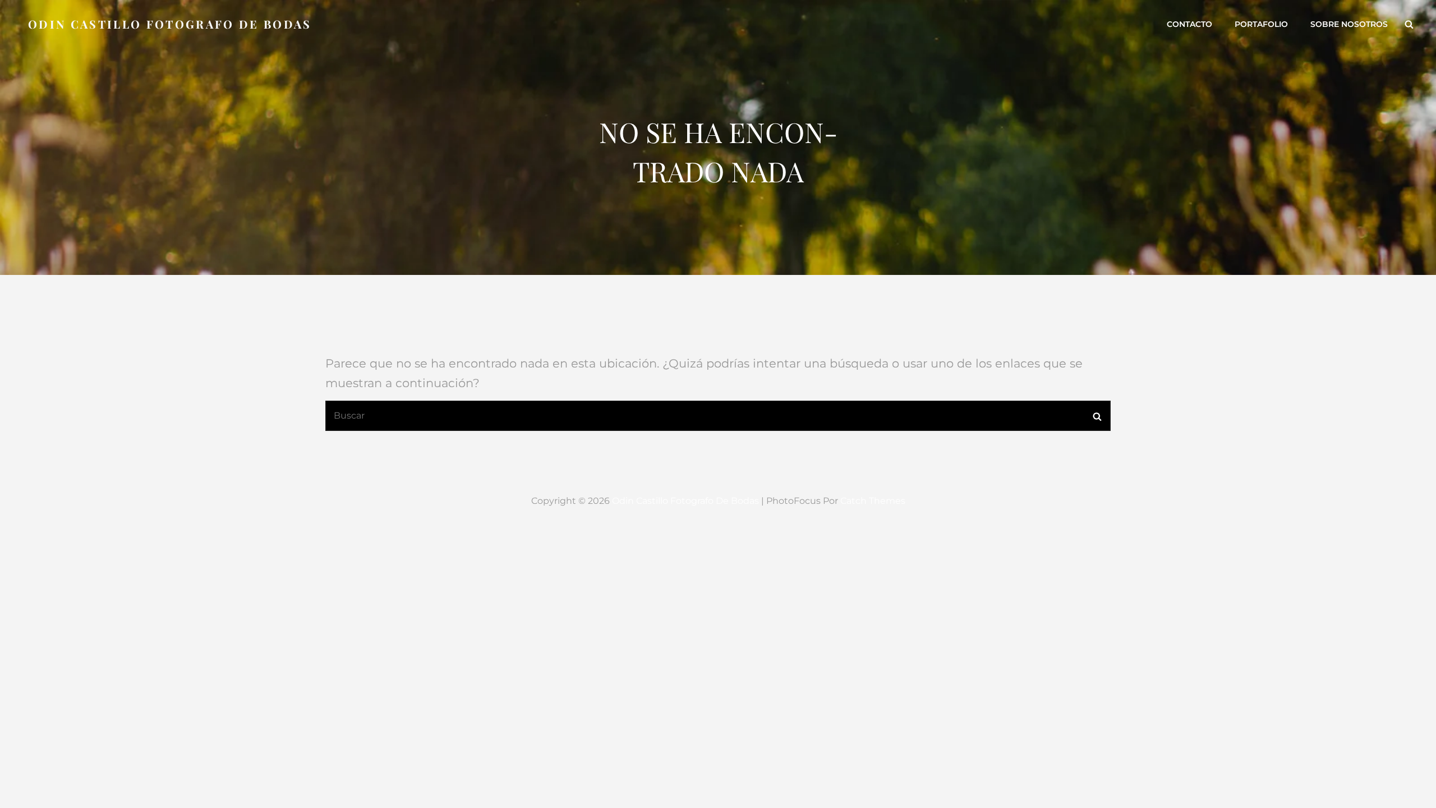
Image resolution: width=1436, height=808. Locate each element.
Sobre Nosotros (1349, 24)
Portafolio (1261, 24)
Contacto (1189, 24)
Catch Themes (872, 500)
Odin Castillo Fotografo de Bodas (170, 23)
